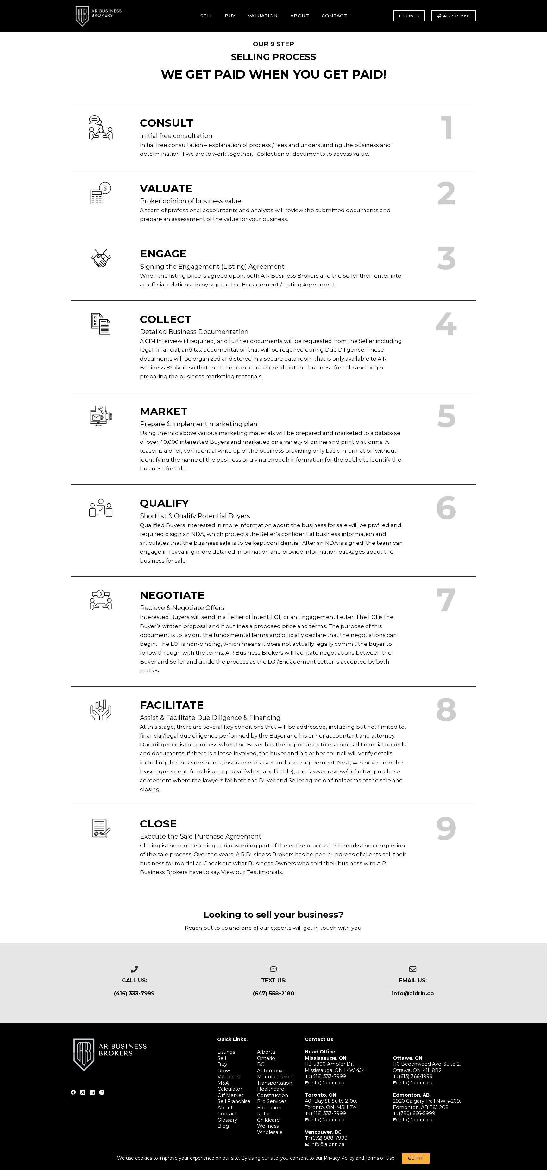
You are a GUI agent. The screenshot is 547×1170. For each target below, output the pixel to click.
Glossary (227, 1120)
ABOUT (299, 16)
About (225, 1107)
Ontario (266, 1058)
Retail (264, 1113)
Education (269, 1107)
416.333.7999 (457, 15)
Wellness (268, 1126)
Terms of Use (379, 1158)
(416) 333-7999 (328, 1076)
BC (260, 1064)
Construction (272, 1095)
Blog (223, 1126)
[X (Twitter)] (82, 1092)
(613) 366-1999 (416, 1076)
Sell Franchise (233, 1101)
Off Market (230, 1095)
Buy (222, 1064)
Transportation (274, 1082)
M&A (223, 1082)
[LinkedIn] (92, 1092)
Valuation (228, 1076)
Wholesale (270, 1132)
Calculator (229, 1089)
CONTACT (334, 16)
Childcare (268, 1120)
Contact (227, 1113)
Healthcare (270, 1089)
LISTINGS (409, 15)
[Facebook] (73, 1092)
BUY (230, 16)
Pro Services (271, 1101)
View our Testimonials (251, 872)
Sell (221, 1058)
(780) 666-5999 (417, 1113)
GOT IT (416, 1158)
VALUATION (263, 16)
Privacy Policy (339, 1158)
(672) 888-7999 (329, 1138)
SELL (206, 16)
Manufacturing (274, 1076)
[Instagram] (101, 1092)
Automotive (271, 1070)
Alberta (266, 1052)
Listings (226, 1052)
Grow (223, 1070)
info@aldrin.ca (327, 1082)
